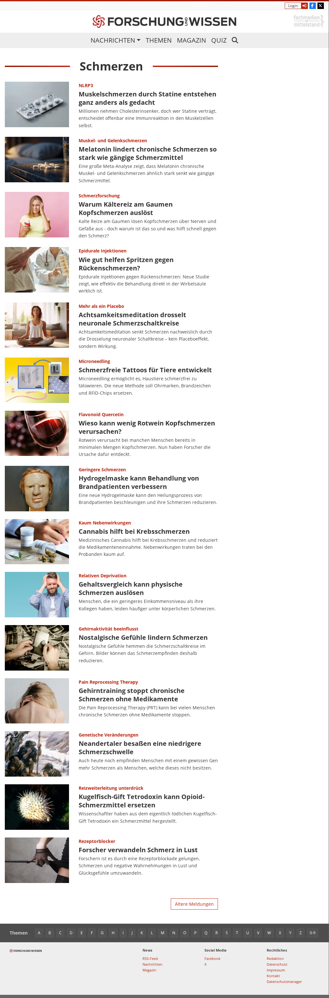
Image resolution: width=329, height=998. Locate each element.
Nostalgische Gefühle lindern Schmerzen (143, 637)
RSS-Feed (150, 958)
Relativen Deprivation (102, 576)
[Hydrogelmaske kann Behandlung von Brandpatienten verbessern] (37, 488)
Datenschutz (277, 964)
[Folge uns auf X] (320, 6)
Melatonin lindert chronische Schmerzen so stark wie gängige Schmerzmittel (148, 153)
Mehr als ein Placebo (101, 306)
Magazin (191, 40)
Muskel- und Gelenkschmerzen (113, 140)
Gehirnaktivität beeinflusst (108, 629)
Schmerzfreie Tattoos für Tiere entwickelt (145, 370)
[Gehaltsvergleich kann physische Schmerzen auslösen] (37, 594)
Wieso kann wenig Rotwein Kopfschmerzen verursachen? (147, 427)
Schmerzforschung (99, 196)
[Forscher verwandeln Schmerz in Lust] (37, 860)
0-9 (313, 933)
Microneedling (94, 361)
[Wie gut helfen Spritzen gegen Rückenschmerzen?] (37, 270)
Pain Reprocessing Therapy (108, 682)
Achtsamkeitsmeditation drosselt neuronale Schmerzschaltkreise (132, 318)
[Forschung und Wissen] (164, 21)
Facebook (212, 958)
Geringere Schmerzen (102, 469)
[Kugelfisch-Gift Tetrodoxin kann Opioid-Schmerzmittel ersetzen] (37, 807)
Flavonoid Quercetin (101, 414)
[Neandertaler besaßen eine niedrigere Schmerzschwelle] (37, 754)
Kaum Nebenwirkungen (105, 523)
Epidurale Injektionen (102, 251)
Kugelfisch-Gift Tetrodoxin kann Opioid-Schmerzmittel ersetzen (141, 800)
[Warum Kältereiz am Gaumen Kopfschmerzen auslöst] (37, 215)
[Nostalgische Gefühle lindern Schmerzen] (37, 648)
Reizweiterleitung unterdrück (111, 788)
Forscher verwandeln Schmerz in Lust (138, 849)
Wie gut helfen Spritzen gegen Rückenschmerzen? (126, 263)
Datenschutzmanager (284, 981)
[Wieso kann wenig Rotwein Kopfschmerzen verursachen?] (37, 434)
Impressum (276, 970)
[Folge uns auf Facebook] (312, 6)
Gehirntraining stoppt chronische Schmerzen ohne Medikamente (132, 694)
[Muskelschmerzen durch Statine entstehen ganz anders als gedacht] (37, 105)
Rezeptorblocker (97, 841)
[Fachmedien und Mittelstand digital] (309, 20)
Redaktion (275, 958)
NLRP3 (86, 85)
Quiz (219, 40)
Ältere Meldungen (194, 904)
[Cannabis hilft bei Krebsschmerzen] (37, 542)
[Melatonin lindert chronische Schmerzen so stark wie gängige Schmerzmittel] (37, 160)
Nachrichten (113, 40)
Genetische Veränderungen (108, 735)
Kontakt (273, 975)
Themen (159, 40)
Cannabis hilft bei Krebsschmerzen (134, 531)
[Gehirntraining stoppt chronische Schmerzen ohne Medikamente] (37, 701)
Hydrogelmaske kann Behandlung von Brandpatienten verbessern (139, 482)
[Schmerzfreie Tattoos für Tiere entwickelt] (37, 380)
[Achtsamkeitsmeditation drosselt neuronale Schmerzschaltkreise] (37, 326)
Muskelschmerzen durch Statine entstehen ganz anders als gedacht (147, 98)
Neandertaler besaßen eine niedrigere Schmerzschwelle (140, 747)
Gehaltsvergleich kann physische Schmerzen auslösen (131, 588)
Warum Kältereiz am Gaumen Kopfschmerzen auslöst (126, 208)
